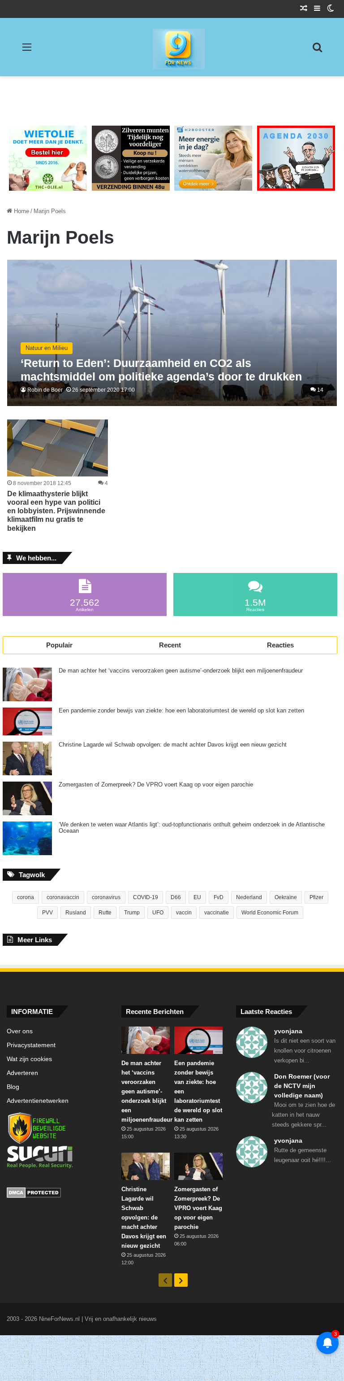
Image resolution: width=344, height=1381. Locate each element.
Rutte (105, 912)
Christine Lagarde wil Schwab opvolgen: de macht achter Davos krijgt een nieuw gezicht (173, 745)
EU (197, 897)
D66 (176, 897)
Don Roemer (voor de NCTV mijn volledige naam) (302, 1086)
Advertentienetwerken (38, 1100)
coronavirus (106, 897)
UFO (157, 912)
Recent (170, 645)
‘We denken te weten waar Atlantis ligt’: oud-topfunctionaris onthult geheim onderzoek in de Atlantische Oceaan (192, 828)
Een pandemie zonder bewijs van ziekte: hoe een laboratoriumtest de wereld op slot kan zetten (181, 711)
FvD (219, 897)
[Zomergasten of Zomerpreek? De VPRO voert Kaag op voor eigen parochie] (27, 798)
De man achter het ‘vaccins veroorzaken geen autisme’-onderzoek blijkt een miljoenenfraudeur (181, 671)
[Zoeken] (317, 50)
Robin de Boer (45, 390)
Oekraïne (286, 897)
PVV (47, 912)
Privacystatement (31, 1045)
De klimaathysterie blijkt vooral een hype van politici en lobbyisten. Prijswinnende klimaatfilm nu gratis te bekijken (56, 511)
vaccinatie (216, 912)
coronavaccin (63, 897)
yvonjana (288, 1031)
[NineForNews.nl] (172, 46)
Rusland (75, 912)
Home (20, 211)
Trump (132, 912)
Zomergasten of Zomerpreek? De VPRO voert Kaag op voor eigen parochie (156, 785)
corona (25, 897)
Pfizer (316, 897)
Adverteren (22, 1073)
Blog (13, 1087)
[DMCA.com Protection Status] (57, 1194)
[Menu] (26, 50)
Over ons (20, 1031)
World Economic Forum (269, 912)
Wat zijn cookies (29, 1059)
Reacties (280, 645)
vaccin (184, 912)
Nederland (249, 897)
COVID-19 (145, 897)
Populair (59, 645)
